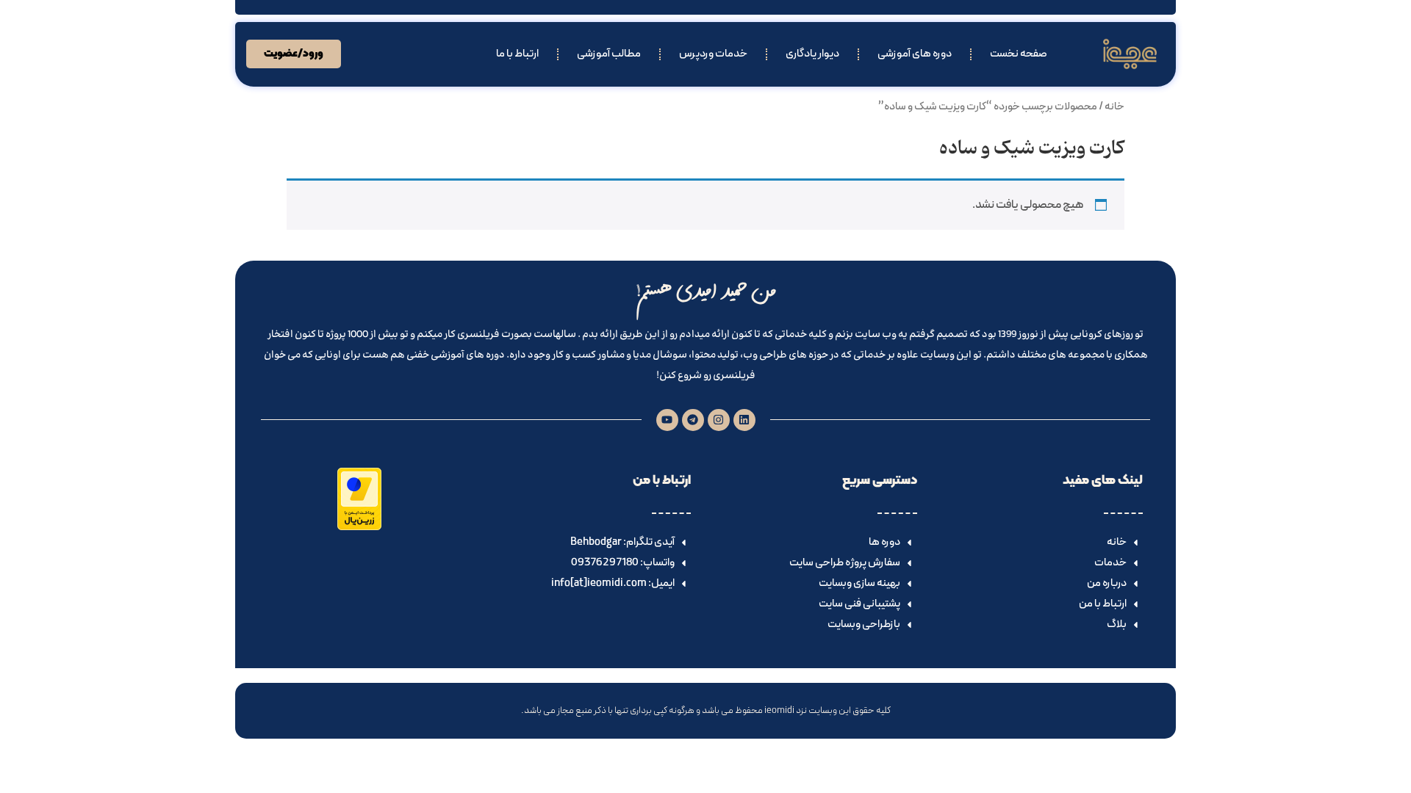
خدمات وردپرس (713, 54)
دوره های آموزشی (914, 54)
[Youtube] (667, 420)
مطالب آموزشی (609, 54)
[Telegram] (693, 420)
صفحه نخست (1018, 54)
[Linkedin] (744, 420)
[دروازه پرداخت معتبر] (359, 527)
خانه (1114, 106)
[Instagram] (719, 420)
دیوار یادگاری (812, 54)
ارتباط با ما (517, 54)
